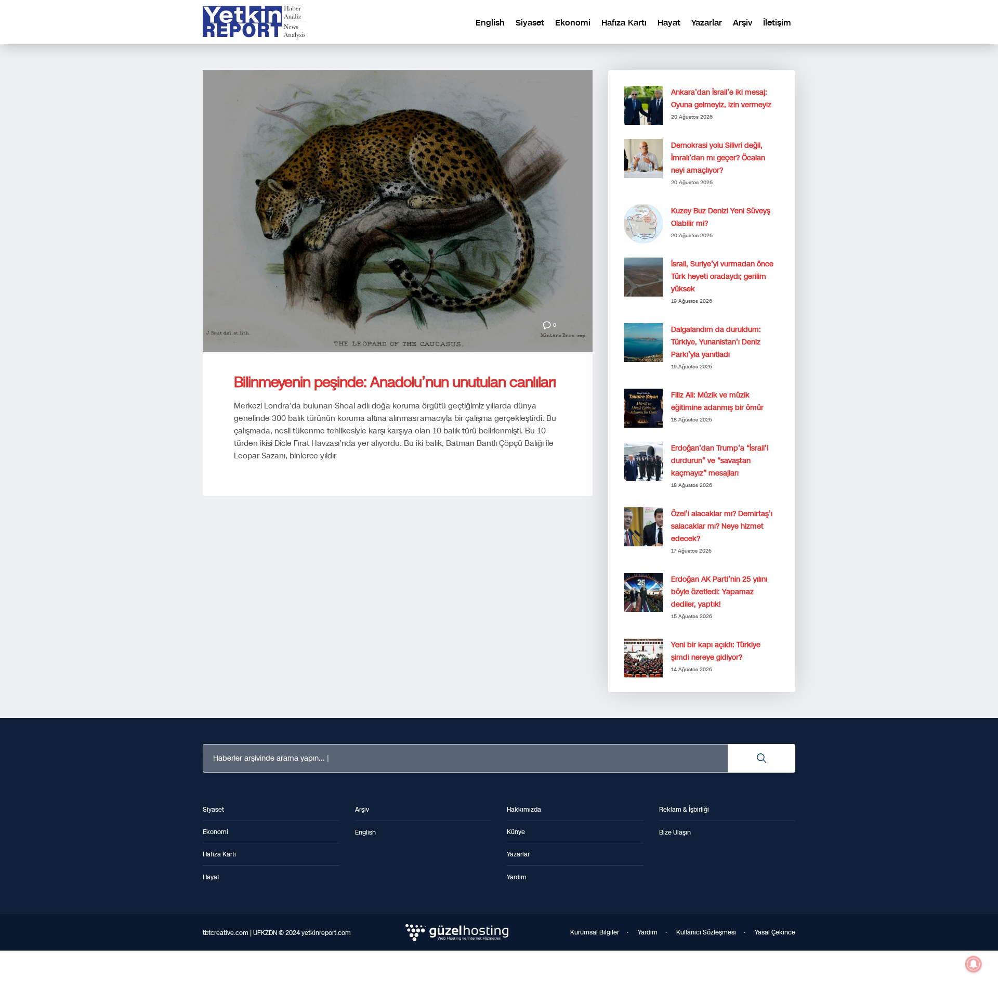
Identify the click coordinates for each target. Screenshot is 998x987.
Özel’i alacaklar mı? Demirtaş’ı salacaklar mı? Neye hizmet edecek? (721, 526)
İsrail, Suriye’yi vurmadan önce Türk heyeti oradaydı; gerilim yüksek (722, 276)
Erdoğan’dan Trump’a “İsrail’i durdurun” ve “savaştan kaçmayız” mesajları (719, 460)
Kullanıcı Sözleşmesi (706, 932)
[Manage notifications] (973, 964)
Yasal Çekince (775, 932)
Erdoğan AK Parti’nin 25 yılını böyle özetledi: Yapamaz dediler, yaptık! (719, 591)
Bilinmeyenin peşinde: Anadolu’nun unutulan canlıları (395, 382)
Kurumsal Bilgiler (594, 932)
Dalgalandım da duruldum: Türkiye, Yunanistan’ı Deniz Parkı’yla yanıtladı (716, 342)
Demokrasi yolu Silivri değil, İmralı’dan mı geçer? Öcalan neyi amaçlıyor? (718, 157)
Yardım (648, 932)
